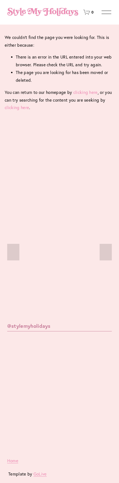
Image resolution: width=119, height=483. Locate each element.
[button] (13, 252)
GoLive (40, 474)
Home (12, 460)
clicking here (85, 92)
